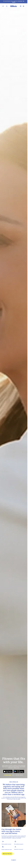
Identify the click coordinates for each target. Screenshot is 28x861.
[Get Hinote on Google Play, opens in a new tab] (19, 771)
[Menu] (3, 6)
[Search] (6, 6)
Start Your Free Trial (7, 853)
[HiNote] (13, 6)
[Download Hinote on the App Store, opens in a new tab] (8, 771)
